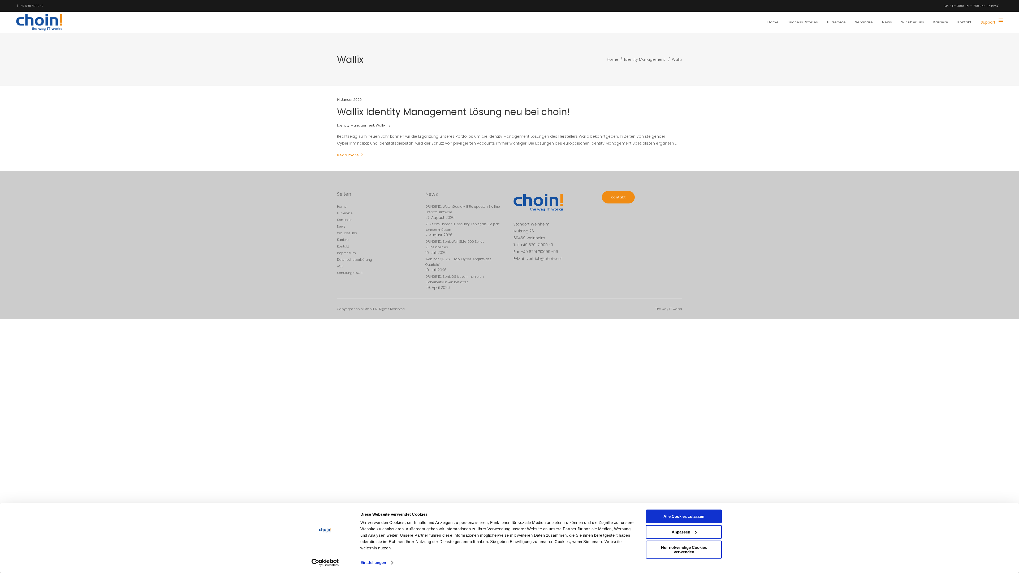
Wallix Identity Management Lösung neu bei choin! (453, 111)
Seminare (344, 220)
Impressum (346, 253)
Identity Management (644, 59)
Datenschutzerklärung (354, 259)
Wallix (380, 125)
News (341, 226)
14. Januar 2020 (349, 99)
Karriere (343, 239)
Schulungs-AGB (349, 273)
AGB (340, 266)
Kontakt (343, 246)
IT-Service (345, 213)
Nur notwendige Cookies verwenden (684, 549)
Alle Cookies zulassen (683, 516)
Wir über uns (347, 233)
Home (612, 59)
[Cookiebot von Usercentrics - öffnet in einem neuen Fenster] (325, 563)
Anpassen (681, 531)
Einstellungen (373, 562)
